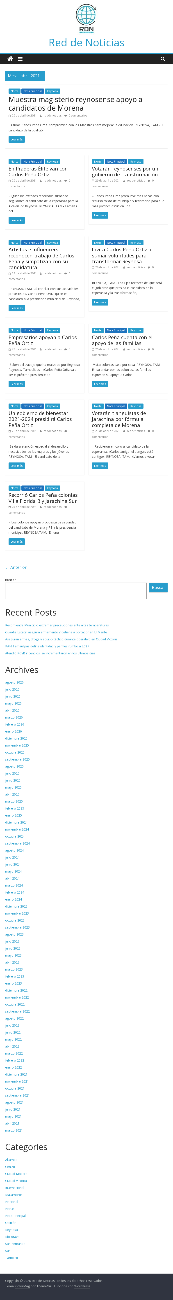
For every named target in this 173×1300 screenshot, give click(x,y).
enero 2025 (13, 815)
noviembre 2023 (17, 913)
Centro (10, 1167)
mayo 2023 (13, 955)
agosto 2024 (14, 850)
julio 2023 (12, 941)
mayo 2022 (13, 1039)
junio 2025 (12, 780)
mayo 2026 (13, 703)
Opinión (10, 1223)
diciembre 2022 (16, 990)
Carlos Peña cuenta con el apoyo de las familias (122, 340)
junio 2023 (12, 948)
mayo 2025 (13, 787)
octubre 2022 (15, 1004)
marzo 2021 (14, 1130)
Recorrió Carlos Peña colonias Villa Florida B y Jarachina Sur (43, 497)
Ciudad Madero (16, 1174)
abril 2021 (12, 1123)
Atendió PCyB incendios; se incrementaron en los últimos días (50, 653)
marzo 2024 (14, 885)
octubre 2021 (15, 1088)
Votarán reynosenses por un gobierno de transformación (125, 171)
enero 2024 (13, 899)
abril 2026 (12, 710)
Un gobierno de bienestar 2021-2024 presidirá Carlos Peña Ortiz (40, 419)
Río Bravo (12, 1237)
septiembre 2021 (17, 1095)
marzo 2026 (14, 717)
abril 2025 (12, 794)
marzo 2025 (14, 801)
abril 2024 (12, 878)
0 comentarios (77, 115)
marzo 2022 (14, 1053)
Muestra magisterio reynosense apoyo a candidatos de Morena (75, 103)
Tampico (11, 1258)
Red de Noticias (87, 42)
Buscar (10, 580)
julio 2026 (12, 689)
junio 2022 (12, 1032)
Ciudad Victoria (16, 1181)
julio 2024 (12, 857)
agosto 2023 (14, 934)
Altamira (11, 1160)
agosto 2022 (14, 1018)
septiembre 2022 (17, 1011)
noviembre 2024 (17, 829)
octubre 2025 (15, 752)
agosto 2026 (14, 682)
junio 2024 (12, 864)
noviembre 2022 (17, 997)
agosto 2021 (14, 1102)
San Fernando (15, 1244)
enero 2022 (13, 1067)
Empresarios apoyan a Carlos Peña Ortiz (43, 340)
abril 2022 (12, 1046)
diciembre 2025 (16, 738)
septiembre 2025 (17, 759)
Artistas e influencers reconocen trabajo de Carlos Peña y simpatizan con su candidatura (41, 258)
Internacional (14, 1188)
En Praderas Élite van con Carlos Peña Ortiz (38, 171)
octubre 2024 (15, 836)
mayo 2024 (13, 871)
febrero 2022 (14, 1060)
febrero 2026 (14, 724)
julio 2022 (12, 1025)
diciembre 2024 (16, 822)
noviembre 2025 (17, 745)
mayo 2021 (13, 1116)
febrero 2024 (14, 892)
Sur (7, 1251)
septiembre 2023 (17, 927)
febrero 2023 (14, 976)
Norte (14, 91)
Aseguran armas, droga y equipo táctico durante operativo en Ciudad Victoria (61, 639)
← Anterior (16, 567)
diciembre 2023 (16, 906)
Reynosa (52, 91)
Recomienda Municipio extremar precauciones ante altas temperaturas (57, 625)
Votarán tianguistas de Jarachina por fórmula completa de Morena (119, 419)
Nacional (11, 1202)
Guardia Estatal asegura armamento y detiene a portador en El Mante (56, 632)
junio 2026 (12, 696)
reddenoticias (53, 115)
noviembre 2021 (17, 1081)
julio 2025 (12, 773)
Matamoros (14, 1195)
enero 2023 (13, 983)
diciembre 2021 (16, 1074)
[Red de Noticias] (10, 59)
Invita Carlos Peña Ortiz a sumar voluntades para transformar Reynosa (121, 255)
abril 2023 (12, 962)
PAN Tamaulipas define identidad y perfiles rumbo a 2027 (47, 646)
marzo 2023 (14, 969)
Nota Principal (33, 91)
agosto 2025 (14, 766)
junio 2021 (12, 1109)
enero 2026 (13, 731)
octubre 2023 (15, 920)
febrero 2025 (14, 808)
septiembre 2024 (17, 843)
